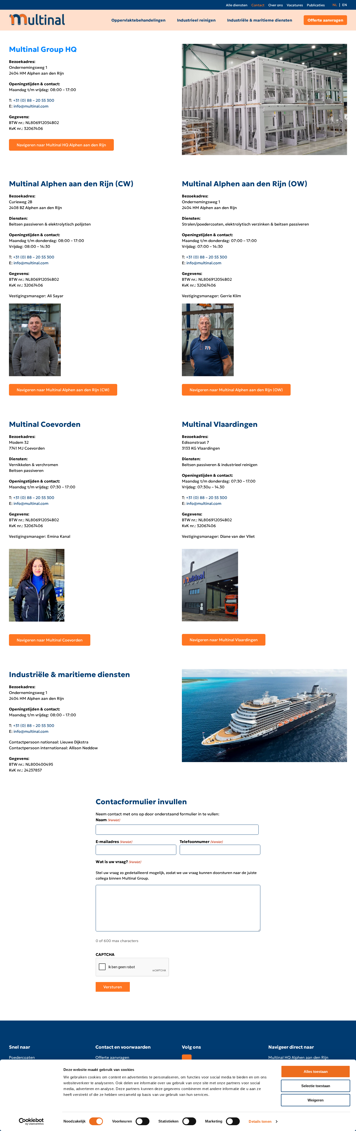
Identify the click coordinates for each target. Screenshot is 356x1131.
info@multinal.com (31, 106)
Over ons (275, 5)
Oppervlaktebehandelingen (138, 20)
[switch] (142, 1121)
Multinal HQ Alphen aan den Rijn (298, 1057)
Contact (257, 5)
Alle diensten (237, 5)
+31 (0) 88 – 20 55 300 (33, 100)
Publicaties (316, 5)
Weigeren (316, 1100)
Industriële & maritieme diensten (259, 20)
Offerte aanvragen (325, 20)
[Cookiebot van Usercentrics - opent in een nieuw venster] (31, 1121)
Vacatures (295, 5)
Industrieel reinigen (196, 20)
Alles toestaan (316, 1071)
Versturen (112, 986)
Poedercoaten (22, 1057)
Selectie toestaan (315, 1086)
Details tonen (260, 1121)
